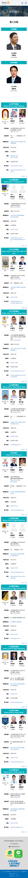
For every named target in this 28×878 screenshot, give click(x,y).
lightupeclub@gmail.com (16, 827)
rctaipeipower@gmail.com (17, 761)
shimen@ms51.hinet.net (16, 165)
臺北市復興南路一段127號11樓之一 (15, 841)
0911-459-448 (14, 634)
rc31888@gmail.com (15, 444)
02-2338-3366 (16, 797)
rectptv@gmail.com (15, 638)
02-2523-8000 (16, 340)
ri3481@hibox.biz (15, 846)
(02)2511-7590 (14, 362)
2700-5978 (15, 843)
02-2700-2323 (16, 207)
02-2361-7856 (16, 279)
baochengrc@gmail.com (16, 702)
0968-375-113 (14, 506)
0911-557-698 (14, 823)
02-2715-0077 (16, 545)
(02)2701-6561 (14, 229)
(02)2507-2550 (14, 436)
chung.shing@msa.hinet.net (17, 371)
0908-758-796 (14, 757)
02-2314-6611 (16, 412)
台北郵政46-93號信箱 (15, 621)
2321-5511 (16, 131)
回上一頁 (25, 176)
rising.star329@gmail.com (17, 572)
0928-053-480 (14, 568)
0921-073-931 (14, 297)
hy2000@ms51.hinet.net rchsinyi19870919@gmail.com (17, 239)
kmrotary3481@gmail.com (17, 510)
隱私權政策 (23, 871)
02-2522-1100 (16, 674)
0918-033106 (13, 694)
